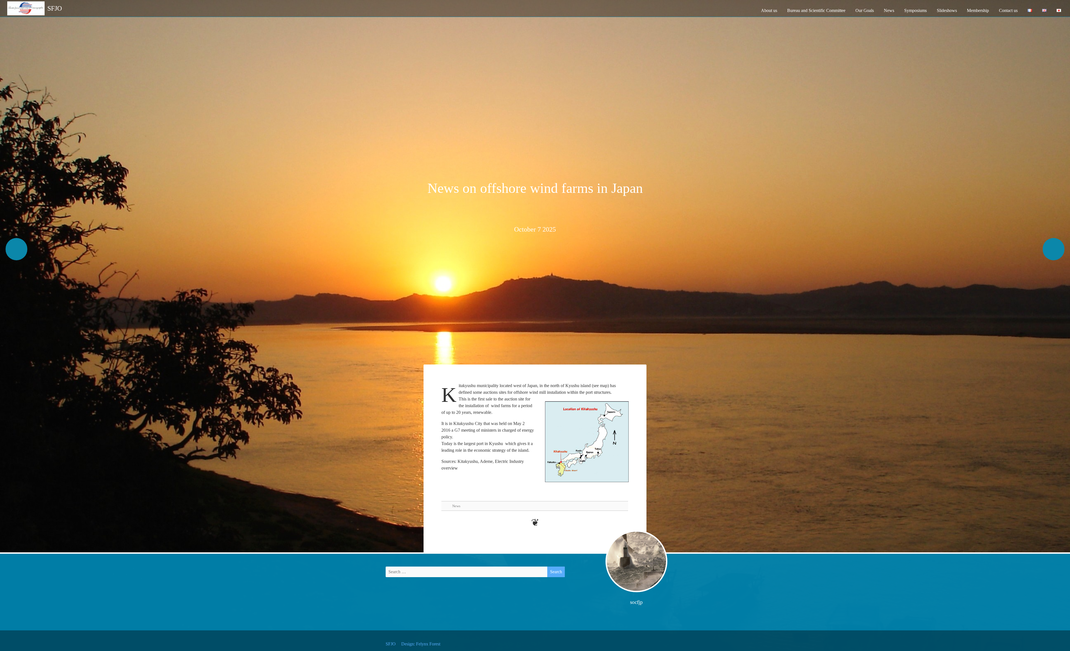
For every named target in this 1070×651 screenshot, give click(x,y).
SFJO (391, 644)
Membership (978, 10)
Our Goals (864, 10)
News (889, 10)
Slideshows (947, 10)
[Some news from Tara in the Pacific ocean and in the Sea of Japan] (16, 249)
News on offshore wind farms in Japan (535, 188)
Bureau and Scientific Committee (816, 10)
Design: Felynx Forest (420, 644)
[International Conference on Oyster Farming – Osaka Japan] (1053, 249)
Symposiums (915, 10)
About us (769, 10)
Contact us (1008, 10)
